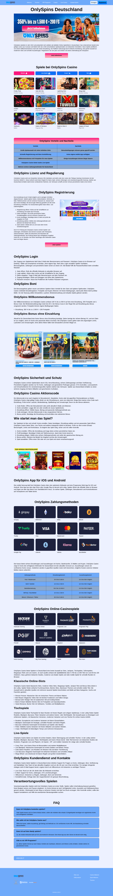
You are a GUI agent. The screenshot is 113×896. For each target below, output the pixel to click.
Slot (88, 73)
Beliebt (23, 73)
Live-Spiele (44, 73)
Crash (66, 73)
